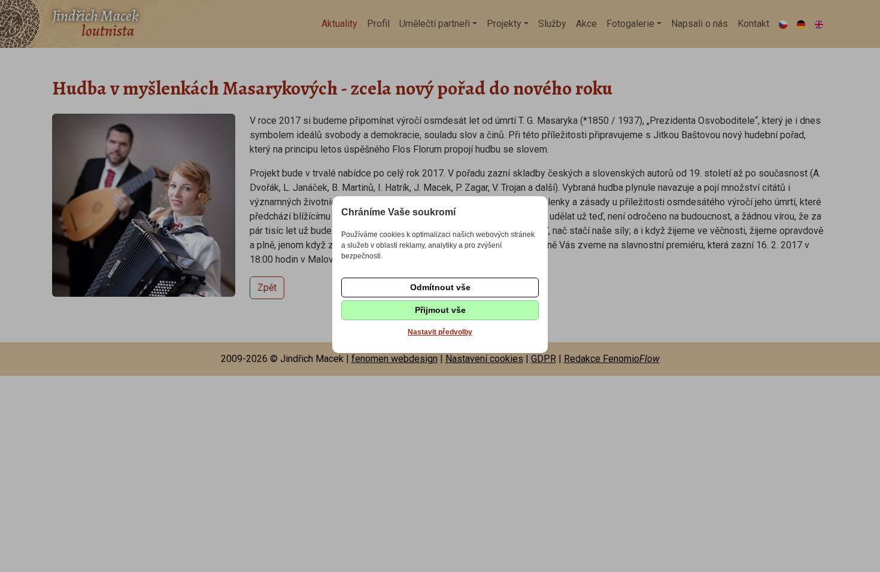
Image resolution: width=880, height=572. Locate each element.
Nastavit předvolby (440, 332)
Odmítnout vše (440, 287)
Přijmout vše (440, 310)
